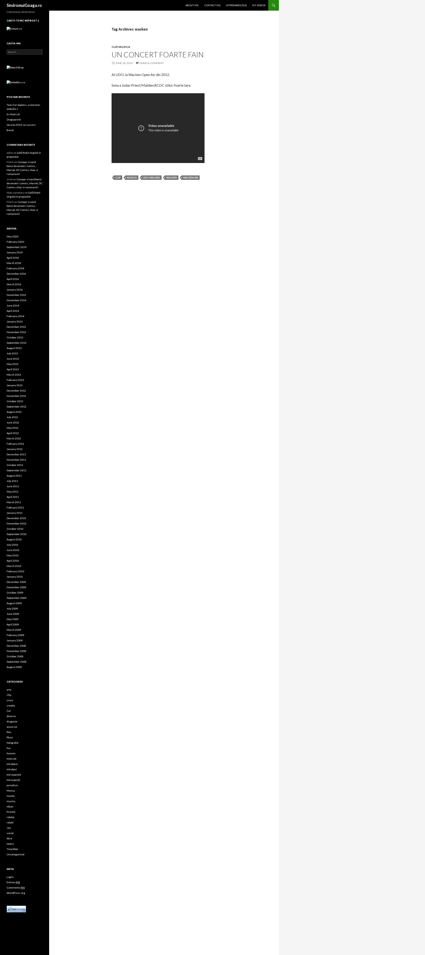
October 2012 (15, 401)
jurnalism (12, 785)
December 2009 (16, 582)
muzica (124, 47)
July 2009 (12, 608)
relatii (10, 822)
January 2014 (15, 321)
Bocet (10, 130)
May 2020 (12, 236)
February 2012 (15, 443)
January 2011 (15, 512)
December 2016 (16, 273)
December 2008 (16, 645)
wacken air (190, 177)
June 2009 (13, 613)
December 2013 (16, 326)
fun (9, 748)
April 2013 (13, 369)
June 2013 (13, 358)
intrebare (12, 764)
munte (11, 796)
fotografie (12, 742)
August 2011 (14, 475)
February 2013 (15, 380)
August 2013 (14, 348)
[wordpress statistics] (16, 908)
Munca (11, 790)
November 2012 (16, 396)
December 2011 (16, 454)
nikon (10, 806)
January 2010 (15, 576)
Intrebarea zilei (236, 5)
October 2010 (15, 528)
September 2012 (16, 406)
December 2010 (16, 518)
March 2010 (14, 566)
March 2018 (14, 263)
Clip (114, 47)
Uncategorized (15, 854)
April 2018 (13, 257)
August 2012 (14, 411)
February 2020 (15, 241)
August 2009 (14, 603)
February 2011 (15, 507)
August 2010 (14, 539)
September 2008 (16, 661)
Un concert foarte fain (158, 54)
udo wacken (151, 177)
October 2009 (15, 592)
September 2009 (16, 598)
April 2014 (13, 311)
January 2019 (15, 252)
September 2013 (16, 342)
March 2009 (14, 629)
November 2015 (16, 295)
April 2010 (13, 560)
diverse (11, 716)
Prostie (11, 811)
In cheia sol (13, 114)
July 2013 (12, 353)
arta (9, 689)
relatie (10, 817)
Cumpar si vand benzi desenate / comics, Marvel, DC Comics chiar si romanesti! (24, 183)
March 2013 (14, 374)
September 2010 (16, 534)
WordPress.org (16, 893)
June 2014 (13, 305)
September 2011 (16, 470)
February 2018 (15, 268)
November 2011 (16, 459)
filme (10, 737)
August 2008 (14, 667)
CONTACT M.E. (212, 5)
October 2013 (15, 337)
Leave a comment (151, 63)
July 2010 (12, 544)
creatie (11, 705)
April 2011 (13, 497)
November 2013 (16, 332)
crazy (10, 700)
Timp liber (12, 849)
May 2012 (12, 427)
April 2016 (13, 279)
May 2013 (12, 364)
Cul (9, 710)
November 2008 (16, 651)
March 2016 (14, 284)
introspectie (14, 774)
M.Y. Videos (258, 5)
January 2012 (15, 449)
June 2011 (13, 486)
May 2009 (12, 619)
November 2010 (16, 523)
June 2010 (13, 550)
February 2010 (15, 571)
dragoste (12, 721)
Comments (16, 887)
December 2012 (16, 390)
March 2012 (14, 438)
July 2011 (12, 481)
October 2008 (15, 656)
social (10, 833)
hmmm (11, 753)
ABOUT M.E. (192, 5)
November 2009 (16, 587)
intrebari (12, 769)
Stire (9, 838)
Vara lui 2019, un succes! (21, 124)
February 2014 (15, 316)
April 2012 (13, 433)
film (9, 732)
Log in (10, 877)
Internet (11, 758)
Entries (13, 882)
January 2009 (15, 640)
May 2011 (12, 491)
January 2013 (15, 385)
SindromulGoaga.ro (24, 5)
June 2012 (13, 422)
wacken (171, 177)
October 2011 (15, 465)
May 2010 (12, 555)
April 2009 (13, 624)
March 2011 (14, 502)
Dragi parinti (14, 119)
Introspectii (13, 780)
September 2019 (16, 247)
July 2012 (12, 417)
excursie (12, 726)
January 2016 (15, 289)
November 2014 (16, 300)
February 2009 (15, 635)
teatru (10, 843)
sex (9, 827)
